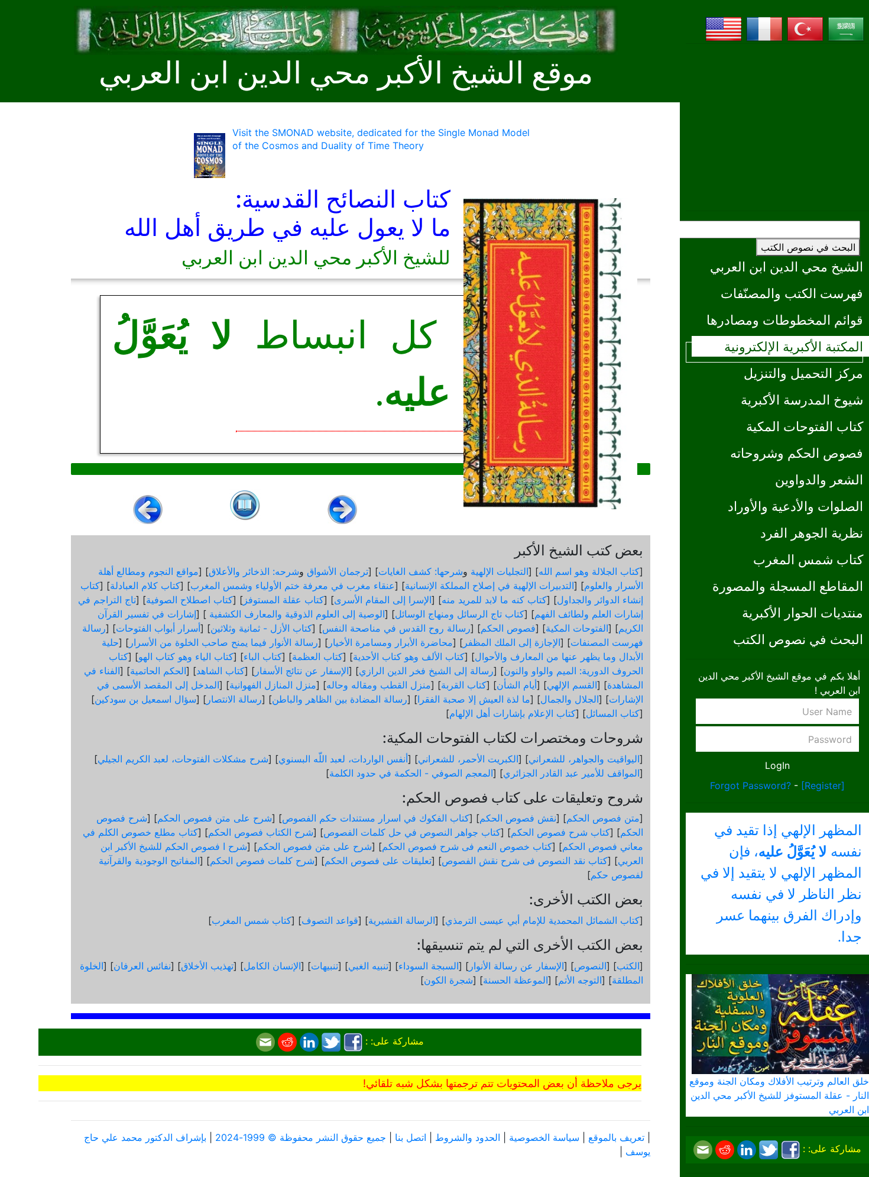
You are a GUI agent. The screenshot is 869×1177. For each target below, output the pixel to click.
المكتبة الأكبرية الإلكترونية (793, 346)
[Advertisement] (777, 127)
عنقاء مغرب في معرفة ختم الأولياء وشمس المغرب (292, 585)
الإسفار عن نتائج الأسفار (302, 671)
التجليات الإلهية (499, 571)
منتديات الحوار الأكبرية (802, 612)
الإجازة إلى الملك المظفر (511, 642)
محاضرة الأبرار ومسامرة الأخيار (390, 642)
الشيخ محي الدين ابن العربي (786, 266)
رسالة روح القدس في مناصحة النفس (396, 628)
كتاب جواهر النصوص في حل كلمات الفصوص (412, 832)
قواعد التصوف (329, 920)
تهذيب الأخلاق (207, 966)
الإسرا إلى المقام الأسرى (383, 600)
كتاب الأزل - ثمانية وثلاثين (261, 628)
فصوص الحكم (508, 628)
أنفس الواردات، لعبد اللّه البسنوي (343, 759)
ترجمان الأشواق (337, 571)
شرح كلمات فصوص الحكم (262, 860)
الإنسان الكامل (272, 966)
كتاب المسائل (613, 713)
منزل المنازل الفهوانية (272, 685)
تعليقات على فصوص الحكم (378, 860)
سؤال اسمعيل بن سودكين (145, 699)
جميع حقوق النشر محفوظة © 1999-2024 (300, 1137)
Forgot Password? (750, 785)
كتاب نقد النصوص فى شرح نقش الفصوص (525, 860)
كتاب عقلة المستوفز (283, 600)
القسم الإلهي (572, 685)
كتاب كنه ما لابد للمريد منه (494, 600)
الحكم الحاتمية (158, 671)
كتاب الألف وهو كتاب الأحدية (409, 656)
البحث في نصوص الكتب (808, 247)
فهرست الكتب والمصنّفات (792, 293)
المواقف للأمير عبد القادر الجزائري (571, 773)
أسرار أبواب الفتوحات (158, 628)
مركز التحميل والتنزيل (803, 373)
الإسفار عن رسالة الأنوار (516, 966)
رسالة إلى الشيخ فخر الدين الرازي (426, 671)
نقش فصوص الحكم (517, 818)
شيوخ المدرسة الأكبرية (802, 400)
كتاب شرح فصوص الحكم (560, 832)
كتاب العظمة (317, 656)
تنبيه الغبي (368, 966)
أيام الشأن (517, 685)
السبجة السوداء (428, 966)
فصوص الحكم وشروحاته (796, 453)
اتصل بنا (410, 1137)
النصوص (590, 966)
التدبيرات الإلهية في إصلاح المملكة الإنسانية (489, 585)
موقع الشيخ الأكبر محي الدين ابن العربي (346, 73)
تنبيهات (324, 966)
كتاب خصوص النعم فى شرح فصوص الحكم (467, 846)
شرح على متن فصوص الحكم (214, 818)
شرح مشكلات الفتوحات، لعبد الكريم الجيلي (183, 759)
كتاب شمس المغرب (808, 559)
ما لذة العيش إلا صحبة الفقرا (473, 699)
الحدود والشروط (467, 1137)
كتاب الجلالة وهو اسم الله (589, 571)
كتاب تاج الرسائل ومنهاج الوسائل (459, 614)
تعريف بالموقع (616, 1137)
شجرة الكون (448, 980)
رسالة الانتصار (234, 699)
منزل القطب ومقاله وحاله (378, 685)
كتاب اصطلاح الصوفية (189, 600)
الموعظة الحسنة (515, 980)
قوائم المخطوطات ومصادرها (784, 320)
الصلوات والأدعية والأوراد (795, 506)
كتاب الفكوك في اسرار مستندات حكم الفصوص (375, 818)
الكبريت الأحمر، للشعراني (468, 759)
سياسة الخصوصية (544, 1137)
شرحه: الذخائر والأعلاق (254, 571)
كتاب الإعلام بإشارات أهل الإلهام (512, 713)
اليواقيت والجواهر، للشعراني (584, 759)
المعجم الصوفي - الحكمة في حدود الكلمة (411, 773)
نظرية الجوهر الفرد (811, 533)
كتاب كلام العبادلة (145, 585)
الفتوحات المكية (577, 628)
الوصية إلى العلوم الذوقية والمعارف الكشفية (295, 614)
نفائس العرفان (142, 966)
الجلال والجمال (569, 699)
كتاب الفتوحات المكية (804, 426)
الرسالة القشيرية (401, 920)
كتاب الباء (263, 656)
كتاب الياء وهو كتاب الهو (186, 656)
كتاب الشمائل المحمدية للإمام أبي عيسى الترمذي (542, 920)
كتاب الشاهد (220, 671)
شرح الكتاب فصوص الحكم (260, 832)
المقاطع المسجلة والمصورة (787, 586)
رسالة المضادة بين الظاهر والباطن (339, 699)
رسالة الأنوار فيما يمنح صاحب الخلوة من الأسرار (223, 642)
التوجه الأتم (580, 980)
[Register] (823, 785)
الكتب (628, 966)
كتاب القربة (464, 685)
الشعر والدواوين (819, 479)
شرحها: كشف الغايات (420, 571)
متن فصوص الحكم (603, 818)
